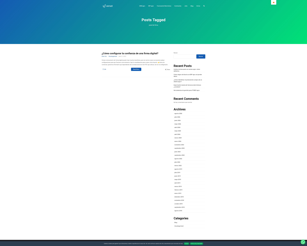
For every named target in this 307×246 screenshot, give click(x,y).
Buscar (175, 53)
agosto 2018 (178, 210)
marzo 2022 (178, 165)
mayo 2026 (177, 124)
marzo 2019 (178, 186)
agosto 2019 (178, 169)
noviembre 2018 (179, 200)
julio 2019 (177, 172)
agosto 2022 (178, 158)
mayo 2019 (177, 179)
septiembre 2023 (179, 148)
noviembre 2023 (179, 145)
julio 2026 (177, 117)
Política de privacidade (196, 243)
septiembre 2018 (179, 207)
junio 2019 (177, 176)
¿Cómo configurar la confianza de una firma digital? (130, 53)
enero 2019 (177, 193)
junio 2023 (177, 152)
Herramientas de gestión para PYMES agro (187, 90)
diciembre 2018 (179, 197)
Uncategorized (113, 56)
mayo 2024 (177, 131)
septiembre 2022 (179, 155)
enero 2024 (177, 141)
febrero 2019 (178, 190)
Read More (136, 69)
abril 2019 (177, 183)
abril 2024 (177, 134)
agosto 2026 (178, 113)
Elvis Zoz (104, 56)
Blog (175, 222)
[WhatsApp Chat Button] (303, 242)
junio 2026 (177, 120)
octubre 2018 (178, 204)
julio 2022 (177, 162)
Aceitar (186, 243)
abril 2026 (177, 127)
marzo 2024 (178, 138)
